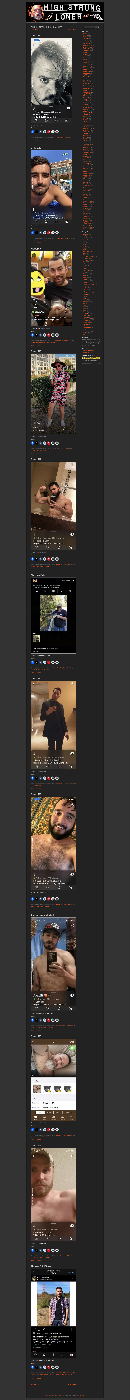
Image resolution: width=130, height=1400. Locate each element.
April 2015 (85, 161)
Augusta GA (87, 313)
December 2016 (87, 128)
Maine (84, 255)
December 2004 (87, 227)
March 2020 (86, 61)
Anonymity (36, 249)
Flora (84, 243)
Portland (86, 258)
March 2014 (86, 184)
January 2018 (86, 106)
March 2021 (86, 40)
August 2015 (86, 154)
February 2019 (87, 83)
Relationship (86, 301)
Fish (61, 668)
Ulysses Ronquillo (80, 1395)
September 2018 (87, 92)
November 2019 (87, 68)
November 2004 (87, 229)
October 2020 (86, 49)
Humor (85, 253)
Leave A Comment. (36, 142)
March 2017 (86, 123)
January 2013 (86, 199)
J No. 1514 (36, 35)
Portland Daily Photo (88, 350)
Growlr (40, 1137)
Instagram (67, 1374)
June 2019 (86, 76)
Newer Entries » (72, 30)
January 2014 (86, 187)
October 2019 (86, 69)
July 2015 (85, 156)
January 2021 (86, 43)
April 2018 (85, 101)
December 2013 (87, 189)
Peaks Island (88, 260)
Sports (84, 308)
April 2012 (85, 213)
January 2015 (86, 166)
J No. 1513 (36, 148)
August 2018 (86, 94)
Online (66, 137)
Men (66, 238)
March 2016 (86, 142)
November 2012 (87, 203)
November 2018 (87, 88)
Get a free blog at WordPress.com (54, 1395)
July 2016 (85, 135)
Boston (86, 317)
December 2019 (87, 66)
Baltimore (86, 315)
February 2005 (87, 223)
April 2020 (85, 59)
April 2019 (85, 80)
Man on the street (88, 267)
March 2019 (86, 82)
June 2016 (86, 137)
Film (84, 241)
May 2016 (85, 139)
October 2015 (86, 151)
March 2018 (86, 102)
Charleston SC (88, 319)
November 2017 (87, 109)
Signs (84, 307)
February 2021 (87, 42)
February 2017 (87, 125)
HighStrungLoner (87, 251)
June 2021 (86, 35)
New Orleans (86, 274)
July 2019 (85, 75)
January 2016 (86, 146)
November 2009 (87, 220)
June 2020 (86, 56)
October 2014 (86, 171)
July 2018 (85, 95)
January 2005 (86, 225)
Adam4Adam (36, 342)
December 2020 (87, 45)
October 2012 (86, 204)
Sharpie (85, 305)
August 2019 (86, 73)
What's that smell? (89, 293)
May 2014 (85, 180)
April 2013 (85, 194)
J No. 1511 (36, 459)
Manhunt (43, 669)
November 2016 (87, 130)
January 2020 (86, 64)
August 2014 (86, 175)
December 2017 (87, 107)
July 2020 (85, 54)
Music (84, 272)
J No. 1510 (36, 678)
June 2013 (86, 191)
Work (84, 334)
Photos (85, 300)
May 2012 (85, 211)
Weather (85, 332)
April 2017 (85, 121)
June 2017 (86, 118)
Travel (84, 312)
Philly (84, 298)
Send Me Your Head (88, 352)
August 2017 (86, 114)
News (84, 275)
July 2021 (85, 33)
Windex (71, 1025)
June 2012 (86, 210)
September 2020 (87, 50)
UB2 (85, 291)
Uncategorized (87, 331)
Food (84, 244)
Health (84, 249)
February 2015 (87, 165)
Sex (84, 303)
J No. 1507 (36, 1146)
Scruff (44, 139)
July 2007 (85, 222)
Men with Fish (38, 575)
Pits (85, 268)
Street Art (85, 310)
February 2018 (87, 104)
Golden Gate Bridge (68, 1372)
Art (83, 236)
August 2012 (86, 206)
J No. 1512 (36, 351)
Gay (62, 137)
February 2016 (87, 144)
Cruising (58, 137)
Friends (85, 246)
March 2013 (86, 196)
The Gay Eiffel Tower (41, 1266)
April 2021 (85, 38)
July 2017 (85, 116)
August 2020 (86, 52)
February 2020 (87, 63)
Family (84, 239)
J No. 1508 (36, 1036)
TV (83, 329)
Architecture (86, 234)
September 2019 (87, 71)
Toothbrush (87, 270)
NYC (85, 326)
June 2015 (86, 158)
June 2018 (86, 97)
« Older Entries (35, 30)
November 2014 (87, 170)
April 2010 (85, 218)
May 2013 (85, 192)
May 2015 (85, 159)
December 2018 (87, 87)
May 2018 (85, 99)
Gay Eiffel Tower (50, 1374)
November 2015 (87, 149)
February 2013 (87, 197)
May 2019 (85, 78)
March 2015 (86, 163)
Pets (84, 296)
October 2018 (86, 90)
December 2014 (87, 168)
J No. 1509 (36, 794)
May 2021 (85, 37)
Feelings (86, 263)
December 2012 (87, 201)
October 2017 (86, 111)
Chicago (86, 320)
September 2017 (87, 113)
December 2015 (87, 147)
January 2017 (86, 127)
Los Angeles (87, 322)
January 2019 (86, 85)
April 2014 (85, 182)
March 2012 (86, 215)
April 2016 (85, 140)
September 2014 (87, 173)
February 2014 (87, 185)
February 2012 (87, 216)
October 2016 (86, 132)
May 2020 (85, 57)
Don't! (85, 282)
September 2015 (87, 152)
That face (86, 288)
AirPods (86, 279)
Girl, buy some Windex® (43, 915)
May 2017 (85, 120)
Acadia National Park (89, 256)
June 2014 (86, 178)
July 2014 (85, 177)
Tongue (86, 289)
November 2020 (87, 47)
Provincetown (87, 327)
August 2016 (86, 133)
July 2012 (85, 208)
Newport (86, 324)
